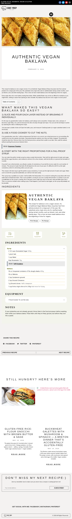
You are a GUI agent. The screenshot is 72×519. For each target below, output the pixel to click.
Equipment (37, 236)
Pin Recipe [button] (45, 221)
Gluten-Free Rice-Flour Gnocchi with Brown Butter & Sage (18, 433)
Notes (63, 236)
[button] (51, 14)
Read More (18, 454)
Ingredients (10, 236)
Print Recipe (34, 221)
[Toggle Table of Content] (18, 102)
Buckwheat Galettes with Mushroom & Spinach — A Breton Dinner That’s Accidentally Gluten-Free (53, 437)
